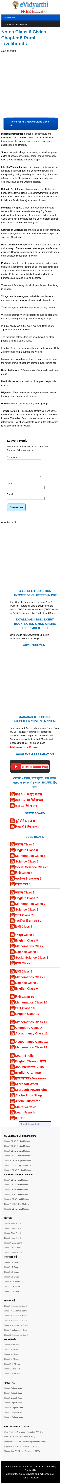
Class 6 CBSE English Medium (17, 1141)
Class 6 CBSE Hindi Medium (16, 1180)
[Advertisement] (30, 83)
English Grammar (28, 1072)
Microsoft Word (26, 1084)
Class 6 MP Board (11, 1345)
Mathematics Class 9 (30, 977)
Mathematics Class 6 (30, 856)
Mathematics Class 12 (31, 1047)
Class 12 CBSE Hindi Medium (16, 1209)
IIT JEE (20, 1118)
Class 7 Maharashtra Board (15, 1311)
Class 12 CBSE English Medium (17, 1170)
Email (10, 494)
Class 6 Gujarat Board (13, 1388)
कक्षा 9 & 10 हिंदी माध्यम (29, 800)
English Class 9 (26, 988)
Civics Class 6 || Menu (17, 24)
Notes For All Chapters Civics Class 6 (29, 124)
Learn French (25, 1112)
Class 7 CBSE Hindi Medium (16, 1185)
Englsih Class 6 (26, 850)
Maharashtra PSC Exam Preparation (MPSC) (22, 1451)
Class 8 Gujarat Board (13, 1398)
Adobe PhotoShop (28, 1095)
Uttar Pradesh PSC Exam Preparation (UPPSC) (23, 1432)
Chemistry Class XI (29, 1028)
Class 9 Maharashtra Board (15, 1320)
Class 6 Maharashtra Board (15, 1306)
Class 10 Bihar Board (13, 1243)
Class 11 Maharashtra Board (15, 1330)
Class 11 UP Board (12, 1286)
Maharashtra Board (24, 747)
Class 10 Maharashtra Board (16, 1325)
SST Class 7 (24, 915)
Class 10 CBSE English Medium (17, 1161)
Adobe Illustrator (27, 1101)
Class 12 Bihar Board (13, 1252)
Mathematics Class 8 (30, 946)
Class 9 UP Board (11, 1277)
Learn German (25, 1107)
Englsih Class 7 (26, 898)
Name (10, 483)
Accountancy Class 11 (31, 1033)
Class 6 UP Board (11, 1262)
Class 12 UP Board (12, 1291)
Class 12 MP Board (12, 1374)
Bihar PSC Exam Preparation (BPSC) (19, 1437)
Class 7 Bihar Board (12, 1228)
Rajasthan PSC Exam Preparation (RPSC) (21, 1446)
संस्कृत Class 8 (24, 935)
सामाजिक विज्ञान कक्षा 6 (28, 878)
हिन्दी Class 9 (23, 971)
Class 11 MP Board (12, 1369)
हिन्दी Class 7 (23, 926)
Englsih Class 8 (26, 940)
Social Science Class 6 (31, 867)
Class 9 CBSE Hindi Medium (16, 1194)
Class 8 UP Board (11, 1272)
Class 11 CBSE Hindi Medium (16, 1204)
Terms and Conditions (34, 1466)
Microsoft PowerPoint (31, 1089)
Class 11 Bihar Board (12, 1248)
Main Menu (11, 18)
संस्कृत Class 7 (24, 892)
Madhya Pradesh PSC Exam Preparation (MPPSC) (25, 1442)
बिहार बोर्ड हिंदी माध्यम (27, 826)
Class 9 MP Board (11, 1359)
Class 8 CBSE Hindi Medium (16, 1190)
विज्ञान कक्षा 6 (22, 884)
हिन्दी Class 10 (24, 997)
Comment (12, 457)
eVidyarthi (29, 1474)
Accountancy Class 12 (31, 1041)
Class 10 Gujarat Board (13, 1408)
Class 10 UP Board (12, 1282)
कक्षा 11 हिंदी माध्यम (26, 806)
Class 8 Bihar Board (12, 1233)
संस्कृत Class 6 (24, 844)
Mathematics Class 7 (30, 904)
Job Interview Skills (29, 1067)
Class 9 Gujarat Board (13, 1403)
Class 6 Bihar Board (12, 1223)
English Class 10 (27, 1014)
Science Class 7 (26, 909)
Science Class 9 (26, 983)
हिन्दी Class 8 (23, 963)
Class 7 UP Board (11, 1267)
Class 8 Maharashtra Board (15, 1316)
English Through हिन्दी (30, 1061)
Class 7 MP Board (11, 1349)
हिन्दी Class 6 (23, 873)
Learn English (25, 1055)
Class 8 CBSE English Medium (17, 1151)
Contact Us (30, 1470)
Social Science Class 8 (31, 957)
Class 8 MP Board (11, 1354)
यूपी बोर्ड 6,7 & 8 (25, 821)
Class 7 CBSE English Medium (17, 1146)
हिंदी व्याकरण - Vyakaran (30, 1078)
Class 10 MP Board (12, 1364)
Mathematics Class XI (31, 1022)
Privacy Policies (13, 1466)
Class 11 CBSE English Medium (17, 1165)
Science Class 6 (26, 861)
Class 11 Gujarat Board (13, 1412)
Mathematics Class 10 (31, 1002)
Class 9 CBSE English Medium (17, 1156)
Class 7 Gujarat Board (13, 1393)
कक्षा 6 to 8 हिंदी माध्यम (28, 794)
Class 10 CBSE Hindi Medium (16, 1199)
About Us (50, 1466)
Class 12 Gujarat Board (13, 1417)
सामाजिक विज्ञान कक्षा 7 (28, 921)
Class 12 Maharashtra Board (16, 1335)
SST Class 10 (25, 1008)
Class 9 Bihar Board (12, 1238)
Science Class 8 (26, 952)
